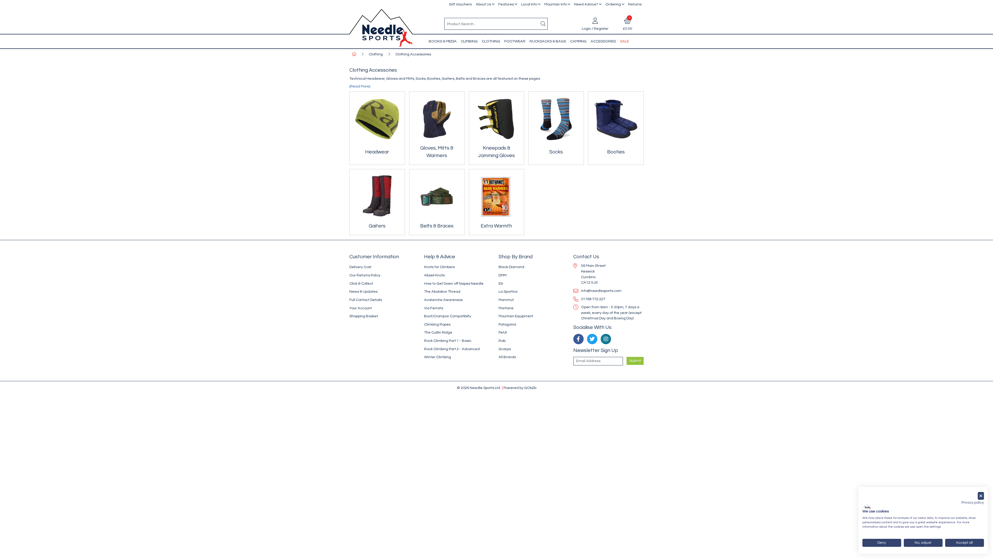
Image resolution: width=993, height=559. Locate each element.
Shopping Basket (363, 316)
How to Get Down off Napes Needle (454, 283)
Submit (635, 361)
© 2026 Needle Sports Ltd (478, 388)
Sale (624, 41)
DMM (503, 275)
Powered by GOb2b (519, 388)
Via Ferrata (433, 308)
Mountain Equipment (516, 316)
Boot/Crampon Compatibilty (447, 316)
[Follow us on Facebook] (578, 339)
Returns (635, 4)
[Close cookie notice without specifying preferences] (981, 496)
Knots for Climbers (439, 267)
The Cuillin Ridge (438, 332)
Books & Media (443, 41)
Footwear (514, 41)
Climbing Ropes (437, 324)
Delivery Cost (360, 267)
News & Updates (363, 291)
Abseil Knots (434, 275)
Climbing (469, 41)
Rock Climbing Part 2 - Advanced (452, 349)
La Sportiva (508, 291)
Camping (578, 41)
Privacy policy (972, 502)
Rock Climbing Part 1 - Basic (447, 341)
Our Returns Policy (364, 275)
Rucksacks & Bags (548, 41)
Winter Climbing (437, 357)
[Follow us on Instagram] (606, 339)
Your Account (360, 308)
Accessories (603, 41)
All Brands (507, 357)
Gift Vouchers (460, 4)
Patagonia (507, 324)
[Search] (543, 24)
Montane (506, 308)
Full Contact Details (365, 300)
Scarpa (505, 349)
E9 (501, 283)
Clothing (491, 41)
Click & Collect (361, 283)
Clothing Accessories (413, 54)
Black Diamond (511, 267)
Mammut (506, 300)
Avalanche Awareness (443, 300)
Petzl (503, 332)
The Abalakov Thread (442, 291)
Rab (502, 341)
